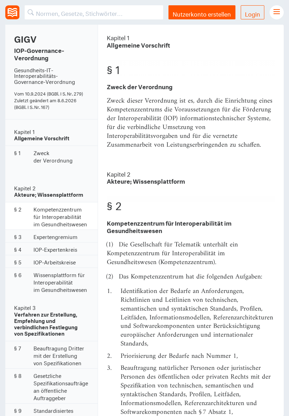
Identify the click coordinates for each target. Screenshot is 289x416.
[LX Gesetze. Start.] (12, 12)
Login (252, 13)
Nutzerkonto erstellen (202, 13)
